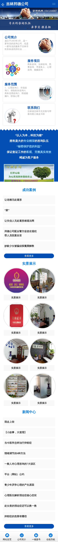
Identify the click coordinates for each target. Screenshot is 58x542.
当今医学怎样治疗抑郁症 (18, 442)
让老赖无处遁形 (13, 199)
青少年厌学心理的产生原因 (19, 484)
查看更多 (29, 256)
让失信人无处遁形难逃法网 (19, 220)
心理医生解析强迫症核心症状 (20, 495)
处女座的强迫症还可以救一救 (20, 505)
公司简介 (11, 37)
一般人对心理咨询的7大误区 (19, 463)
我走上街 (9, 421)
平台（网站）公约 (14, 474)
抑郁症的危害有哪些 (15, 516)
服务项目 (34, 60)
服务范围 (11, 84)
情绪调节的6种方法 (15, 453)
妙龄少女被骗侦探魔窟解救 (19, 246)
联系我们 (34, 107)
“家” (6, 210)
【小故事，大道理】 (15, 432)
